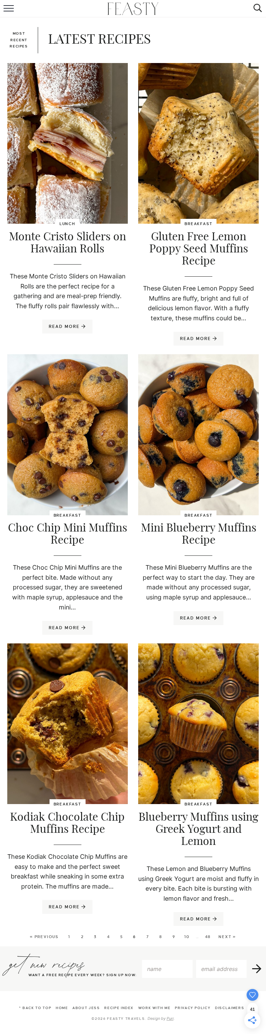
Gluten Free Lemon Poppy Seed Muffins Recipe (198, 249)
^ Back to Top (35, 1008)
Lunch (68, 224)
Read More (61, 328)
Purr (170, 1018)
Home (62, 1008)
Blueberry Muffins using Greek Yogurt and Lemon (198, 829)
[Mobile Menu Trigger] (9, 9)
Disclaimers (229, 1008)
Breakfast (198, 224)
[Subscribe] (257, 969)
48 (208, 937)
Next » (227, 937)
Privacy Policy (193, 1008)
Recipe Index (119, 1008)
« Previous (44, 937)
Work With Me (154, 1008)
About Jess (86, 1008)
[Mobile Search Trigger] (256, 9)
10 (187, 937)
